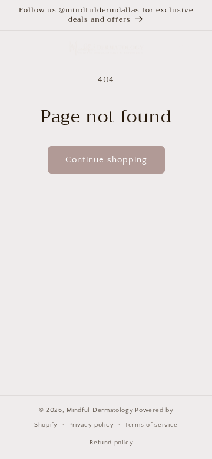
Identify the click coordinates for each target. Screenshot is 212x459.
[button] (24, 48)
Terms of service (151, 424)
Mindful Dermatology (100, 410)
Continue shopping (106, 160)
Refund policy (112, 442)
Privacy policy (91, 424)
